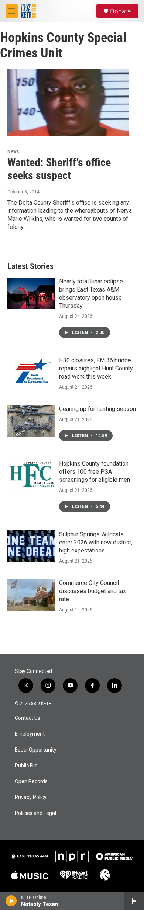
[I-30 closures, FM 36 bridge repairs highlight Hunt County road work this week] (31, 372)
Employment (30, 734)
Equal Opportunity (35, 750)
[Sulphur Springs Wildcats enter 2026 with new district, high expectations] (31, 546)
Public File (26, 765)
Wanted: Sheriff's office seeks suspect (59, 169)
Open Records (31, 781)
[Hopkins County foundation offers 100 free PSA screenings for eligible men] (31, 475)
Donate (120, 11)
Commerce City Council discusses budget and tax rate (92, 591)
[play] (11, 900)
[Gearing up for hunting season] (31, 421)
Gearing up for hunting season (97, 408)
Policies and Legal (35, 813)
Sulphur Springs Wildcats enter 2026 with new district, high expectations (95, 542)
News (13, 151)
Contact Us (27, 718)
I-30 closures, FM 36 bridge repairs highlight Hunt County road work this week (96, 368)
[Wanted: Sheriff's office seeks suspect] (68, 102)
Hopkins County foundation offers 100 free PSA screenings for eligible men (94, 471)
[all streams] (134, 901)
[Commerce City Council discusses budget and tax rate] (31, 595)
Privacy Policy (31, 797)
